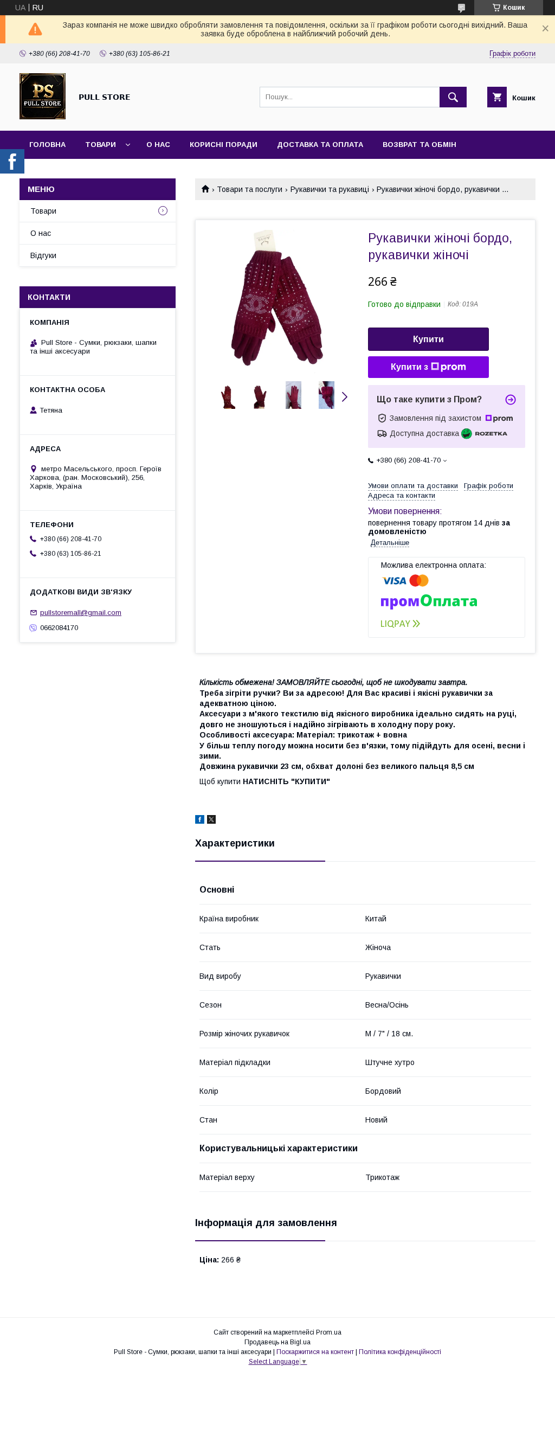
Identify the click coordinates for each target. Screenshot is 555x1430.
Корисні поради (223, 144)
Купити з (409, 366)
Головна (47, 144)
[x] (211, 821)
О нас (158, 144)
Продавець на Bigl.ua (277, 1342)
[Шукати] (453, 97)
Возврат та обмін (419, 144)
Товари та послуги (249, 189)
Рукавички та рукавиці (330, 189)
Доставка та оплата (320, 144)
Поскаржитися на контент (315, 1352)
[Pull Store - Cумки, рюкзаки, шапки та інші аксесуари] (43, 116)
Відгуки (43, 255)
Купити (428, 339)
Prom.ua (328, 1332)
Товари (100, 144)
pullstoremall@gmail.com (80, 612)
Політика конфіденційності (400, 1352)
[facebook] (199, 821)
